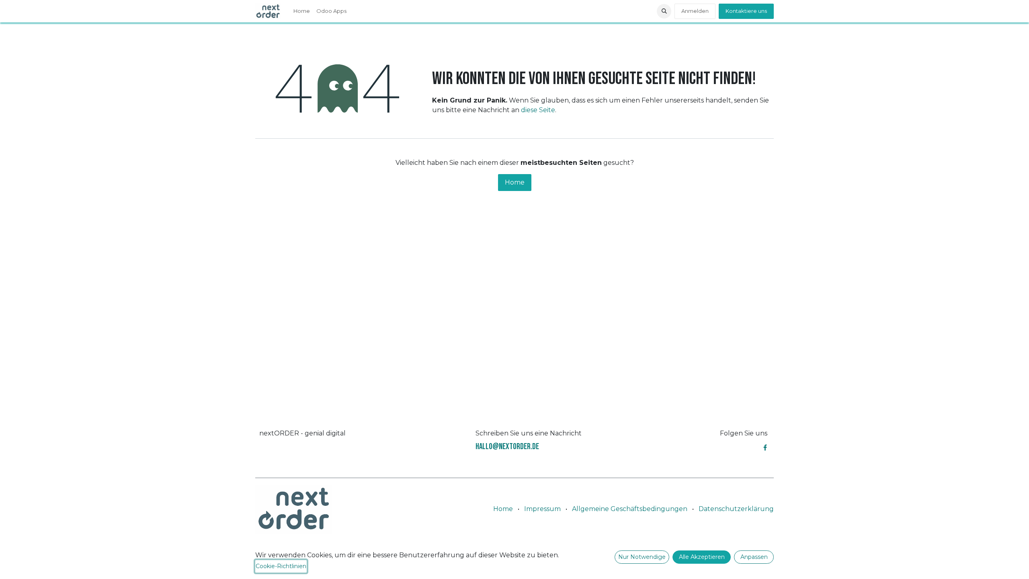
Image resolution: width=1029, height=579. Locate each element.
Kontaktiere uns (746, 11)
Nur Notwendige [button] (642, 557)
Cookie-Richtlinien (281, 566)
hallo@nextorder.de (507, 446)
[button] (664, 11)
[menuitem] (301, 11)
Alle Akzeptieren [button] (702, 557)
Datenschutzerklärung (736, 509)
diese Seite (538, 110)
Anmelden (695, 11)
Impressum (542, 509)
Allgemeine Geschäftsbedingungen (629, 509)
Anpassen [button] (754, 557)
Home (515, 182)
